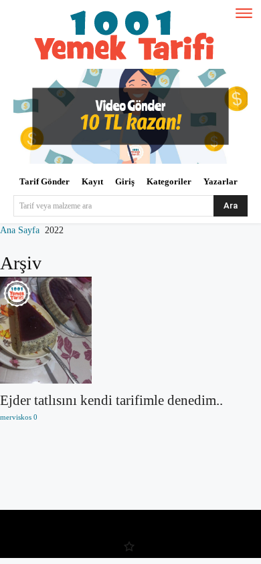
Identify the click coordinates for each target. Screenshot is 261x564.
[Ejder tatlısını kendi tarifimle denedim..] (130, 330)
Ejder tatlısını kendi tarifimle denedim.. (111, 400)
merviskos (15, 417)
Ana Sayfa (19, 230)
